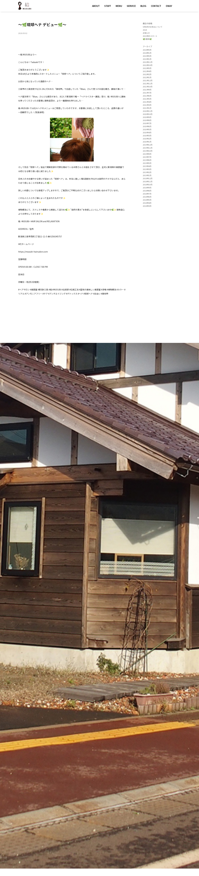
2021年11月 (147, 83)
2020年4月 (147, 132)
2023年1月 (147, 59)
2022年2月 (147, 74)
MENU (119, 5)
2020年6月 (147, 126)
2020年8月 (147, 120)
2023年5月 (147, 56)
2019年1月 (147, 175)
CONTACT (156, 5)
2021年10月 (147, 86)
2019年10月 (147, 151)
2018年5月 (147, 200)
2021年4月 (147, 102)
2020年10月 (147, 114)
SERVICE (131, 5)
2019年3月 (147, 169)
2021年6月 (147, 95)
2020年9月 (147, 117)
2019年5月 (147, 163)
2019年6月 (147, 160)
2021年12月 (147, 80)
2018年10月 (147, 184)
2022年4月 (147, 71)
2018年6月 (147, 196)
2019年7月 (147, 157)
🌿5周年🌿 (147, 39)
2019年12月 (147, 144)
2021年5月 (147, 99)
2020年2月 (147, 138)
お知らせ (146, 33)
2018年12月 (147, 178)
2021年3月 (147, 105)
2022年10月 (147, 65)
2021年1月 (147, 108)
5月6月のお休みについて (152, 27)
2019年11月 (147, 148)
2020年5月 (147, 129)
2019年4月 (147, 166)
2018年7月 (147, 193)
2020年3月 (147, 135)
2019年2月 (147, 172)
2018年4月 (147, 203)
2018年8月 (147, 190)
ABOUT (96, 5)
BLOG (143, 5)
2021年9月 (147, 89)
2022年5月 (147, 68)
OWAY (169, 5)
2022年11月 (147, 62)
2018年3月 (147, 206)
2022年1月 (147, 77)
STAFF (107, 5)
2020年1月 (147, 141)
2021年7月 (147, 92)
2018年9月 (147, 187)
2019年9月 (147, 154)
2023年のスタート (150, 36)
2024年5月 (147, 50)
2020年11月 (147, 111)
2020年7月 (147, 123)
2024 (145, 30)
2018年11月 (147, 181)
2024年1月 (147, 53)
